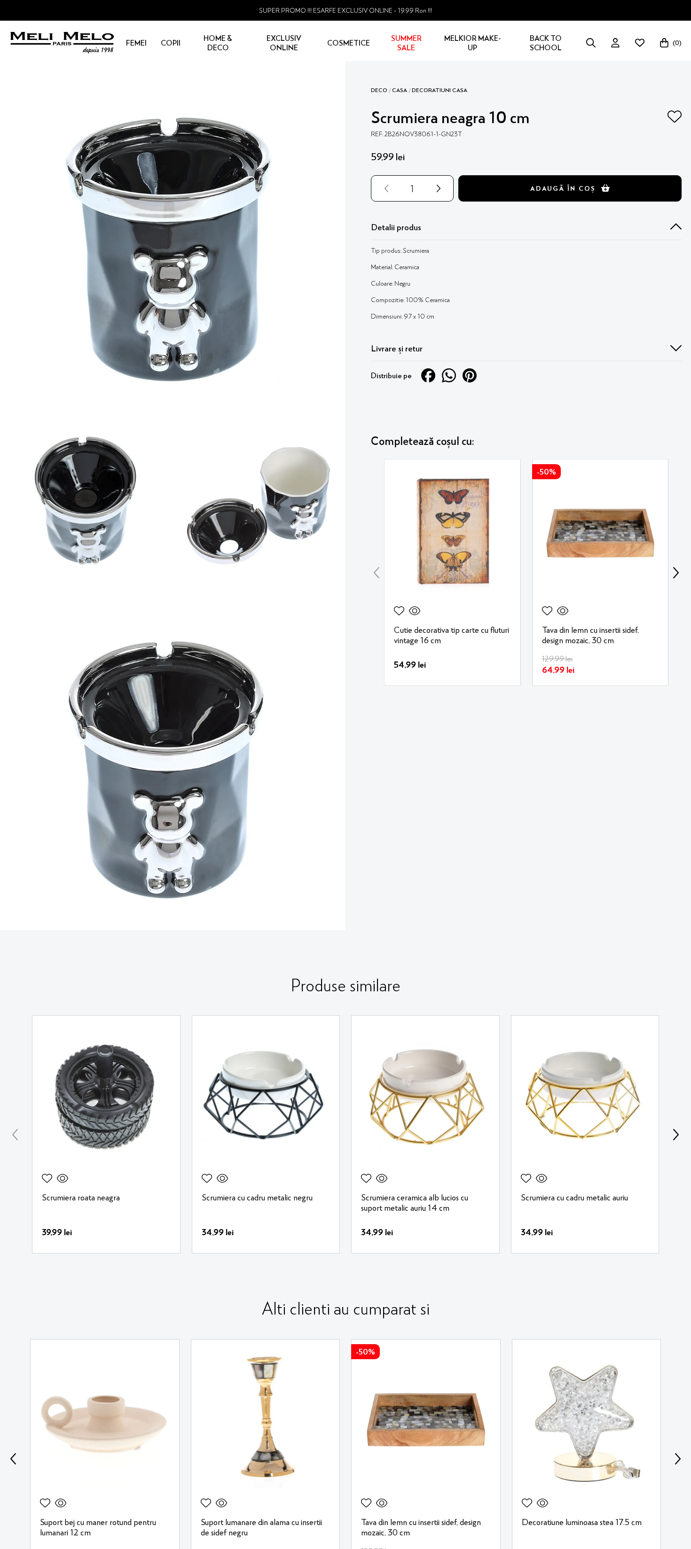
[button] (526, 226)
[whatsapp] (449, 375)
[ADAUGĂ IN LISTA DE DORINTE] (674, 116)
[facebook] (428, 375)
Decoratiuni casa (439, 89)
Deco (379, 89)
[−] (384, 188)
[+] (440, 188)
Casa (399, 89)
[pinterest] (470, 375)
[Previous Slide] (376, 572)
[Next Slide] (676, 572)
